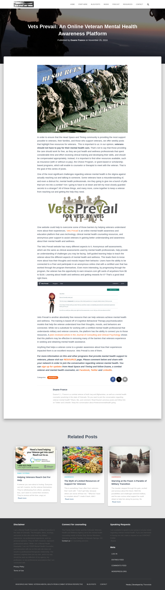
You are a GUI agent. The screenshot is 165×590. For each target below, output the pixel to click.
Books (106, 4)
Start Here (82, 4)
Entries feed (117, 560)
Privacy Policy (19, 567)
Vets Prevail (72, 231)
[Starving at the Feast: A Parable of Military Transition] (130, 459)
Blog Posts (95, 4)
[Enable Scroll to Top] (160, 585)
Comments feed (118, 565)
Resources (127, 4)
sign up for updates (52, 366)
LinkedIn (107, 370)
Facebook (84, 370)
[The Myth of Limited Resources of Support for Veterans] (82, 459)
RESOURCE (70, 359)
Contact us (66, 541)
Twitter (94, 370)
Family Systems (23, 473)
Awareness (69, 477)
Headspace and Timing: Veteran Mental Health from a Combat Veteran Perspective (49, 584)
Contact (139, 4)
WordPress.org (119, 571)
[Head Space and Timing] (24, 4)
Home (72, 4)
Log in (114, 554)
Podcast (115, 4)
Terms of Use (19, 571)
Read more (22, 498)
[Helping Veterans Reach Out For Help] (35, 458)
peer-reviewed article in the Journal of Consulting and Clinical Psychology (85, 335)
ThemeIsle (147, 585)
